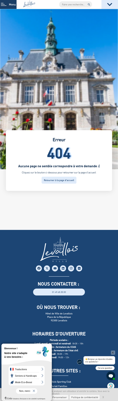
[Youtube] (55, 268)
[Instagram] (71, 268)
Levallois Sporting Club (59, 381)
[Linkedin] (63, 268)
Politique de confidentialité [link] (84, 397)
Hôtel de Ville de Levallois (59, 313)
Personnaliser (59, 397)
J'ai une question (105, 368)
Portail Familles (59, 386)
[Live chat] (110, 375)
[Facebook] (39, 268)
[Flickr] (79, 268)
